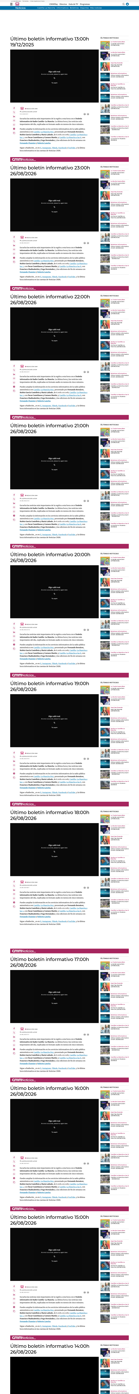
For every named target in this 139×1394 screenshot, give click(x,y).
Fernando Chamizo (28, 143)
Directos (63, 4)
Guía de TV (74, 4)
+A (84, 114)
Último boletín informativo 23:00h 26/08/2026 (120, 76)
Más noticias (96, 8)
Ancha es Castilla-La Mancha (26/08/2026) (118, 88)
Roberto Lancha (43, 143)
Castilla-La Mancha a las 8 (70, 137)
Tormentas (25, 1)
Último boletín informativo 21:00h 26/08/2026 (120, 118)
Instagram (46, 148)
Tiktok (54, 148)
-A (88, 114)
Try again (54, 83)
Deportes (84, 8)
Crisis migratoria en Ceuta (37, 1)
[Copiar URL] (54, 78)
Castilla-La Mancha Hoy (43, 132)
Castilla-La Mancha (46, 8)
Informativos (63, 8)
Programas (85, 4)
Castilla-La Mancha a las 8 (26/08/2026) (119, 107)
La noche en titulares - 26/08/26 (118, 139)
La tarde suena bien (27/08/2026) (117, 44)
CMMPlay (54, 4)
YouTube (71, 148)
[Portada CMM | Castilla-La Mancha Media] (17, 4)
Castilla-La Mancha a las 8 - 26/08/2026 (119, 128)
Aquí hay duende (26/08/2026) (116, 65)
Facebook (62, 148)
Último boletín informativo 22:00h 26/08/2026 (120, 97)
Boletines (74, 8)
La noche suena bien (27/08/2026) (118, 55)
